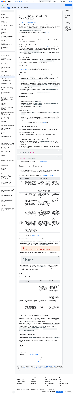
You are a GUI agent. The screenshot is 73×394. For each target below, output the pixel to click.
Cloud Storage (7, 5)
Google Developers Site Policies (41, 367)
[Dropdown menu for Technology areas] (23, 1)
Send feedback (56, 16)
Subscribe (60, 391)
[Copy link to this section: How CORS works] (31, 37)
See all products (19, 377)
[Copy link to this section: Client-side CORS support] (36, 334)
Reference (14, 7)
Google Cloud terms (34, 389)
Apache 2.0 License (26, 367)
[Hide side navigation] (14, 392)
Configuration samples (31, 22)
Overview (3, 7)
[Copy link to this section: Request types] (28, 65)
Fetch (44, 122)
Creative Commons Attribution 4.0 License (48, 366)
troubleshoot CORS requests (32, 354)
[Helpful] (57, 13)
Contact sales (19, 383)
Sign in (70, 1)
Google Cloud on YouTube (63, 383)
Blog (60, 377)
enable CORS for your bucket (32, 348)
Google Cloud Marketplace (21, 381)
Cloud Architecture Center (49, 383)
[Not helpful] (59, 13)
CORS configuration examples (47, 175)
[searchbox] (7, 11)
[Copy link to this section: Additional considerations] (36, 274)
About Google (19, 389)
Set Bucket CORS (48, 32)
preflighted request (23, 69)
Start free (68, 4)
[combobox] (45, 1)
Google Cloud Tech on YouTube (64, 385)
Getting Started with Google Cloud (51, 379)
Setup (21, 22)
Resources (26, 7)
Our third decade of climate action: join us (46, 389)
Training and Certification (49, 385)
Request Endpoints (43, 161)
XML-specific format (35, 235)
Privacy (24, 389)
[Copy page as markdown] (31, 18)
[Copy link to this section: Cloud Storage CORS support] (38, 127)
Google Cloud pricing (20, 379)
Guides (8, 7)
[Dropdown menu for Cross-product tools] (35, 1)
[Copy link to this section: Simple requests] (27, 72)
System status (33, 383)
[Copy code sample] (59, 151)
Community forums (34, 377)
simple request (47, 68)
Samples (20, 7)
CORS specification (24, 56)
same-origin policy (47, 46)
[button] (7, 21)
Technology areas (18, 1)
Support (32, 379)
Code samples (47, 381)
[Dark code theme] (57, 151)
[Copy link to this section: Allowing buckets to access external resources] (49, 315)
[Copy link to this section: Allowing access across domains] (37, 44)
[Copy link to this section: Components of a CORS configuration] (44, 166)
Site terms (28, 389)
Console (55, 1)
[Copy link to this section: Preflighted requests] (29, 96)
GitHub (46, 377)
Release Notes (33, 381)
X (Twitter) (61, 381)
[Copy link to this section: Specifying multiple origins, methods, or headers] (45, 239)
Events (60, 379)
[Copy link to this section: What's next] (27, 346)
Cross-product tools (30, 1)
